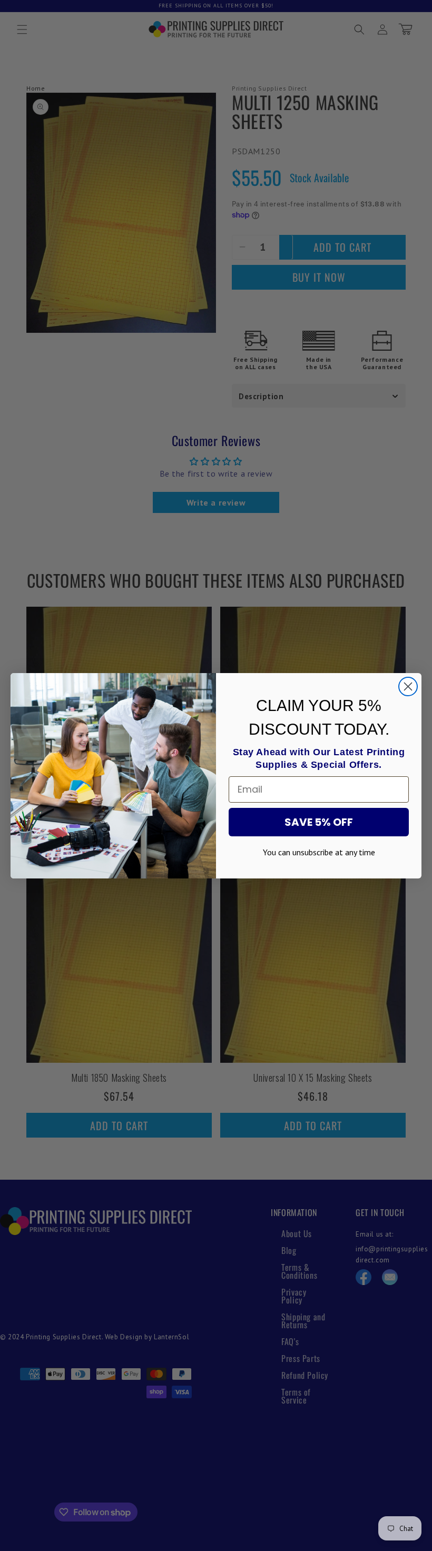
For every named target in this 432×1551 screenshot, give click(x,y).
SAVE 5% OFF (318, 822)
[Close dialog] (408, 686)
